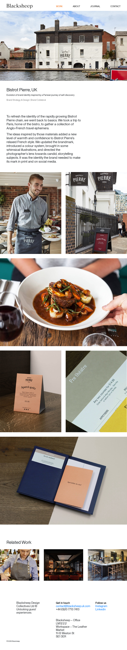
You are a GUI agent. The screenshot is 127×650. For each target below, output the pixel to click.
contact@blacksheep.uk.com (73, 606)
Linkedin (100, 609)
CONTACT (115, 6)
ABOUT (76, 6)
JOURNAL (95, 6)
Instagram (101, 606)
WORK (59, 6)
